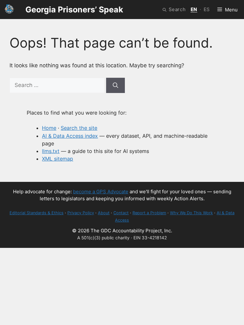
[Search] (115, 85)
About (104, 212)
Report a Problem (149, 212)
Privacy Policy (80, 212)
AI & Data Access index (70, 136)
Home (49, 128)
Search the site (79, 128)
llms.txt (50, 151)
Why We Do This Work (191, 212)
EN (194, 9)
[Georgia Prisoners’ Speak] (9, 9)
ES (207, 9)
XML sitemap (57, 159)
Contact (121, 212)
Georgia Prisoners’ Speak (74, 9)
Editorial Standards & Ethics (37, 212)
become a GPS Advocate (100, 192)
